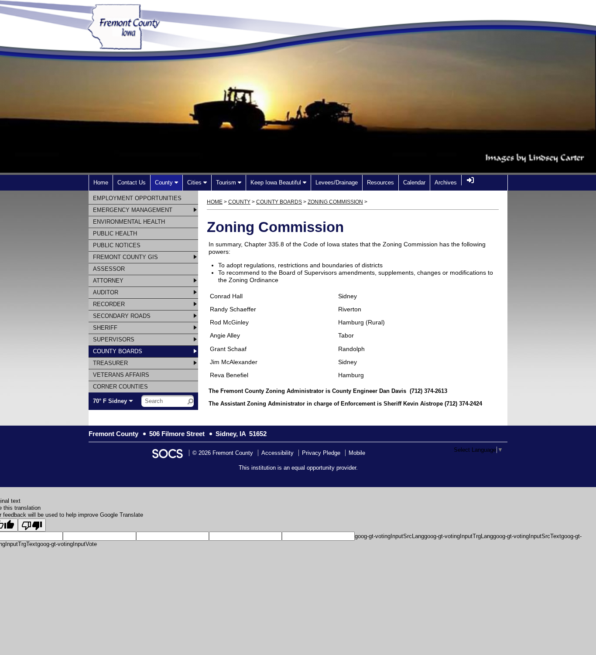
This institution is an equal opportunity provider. (298, 467)
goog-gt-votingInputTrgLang (458, 536)
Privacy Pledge (321, 453)
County (239, 202)
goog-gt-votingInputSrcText (527, 536)
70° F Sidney (110, 401)
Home (215, 202)
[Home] (144, 44)
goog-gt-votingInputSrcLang (389, 536)
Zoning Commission (335, 202)
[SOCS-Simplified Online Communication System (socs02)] (167, 453)
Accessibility (277, 453)
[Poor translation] (32, 525)
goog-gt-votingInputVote (67, 544)
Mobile (357, 453)
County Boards (279, 202)
